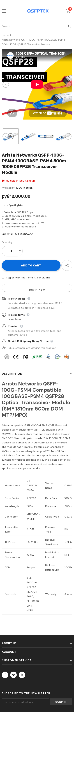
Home (5, 35)
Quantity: (7, 242)
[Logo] (38, 11)
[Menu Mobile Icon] (4, 11)
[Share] (66, 265)
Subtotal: (7, 233)
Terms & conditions (38, 277)
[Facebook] (5, 675)
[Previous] (6, 84)
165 (10, 347)
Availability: (8, 187)
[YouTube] (22, 675)
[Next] (68, 84)
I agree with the (15, 277)
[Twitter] (13, 675)
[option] (37, 84)
